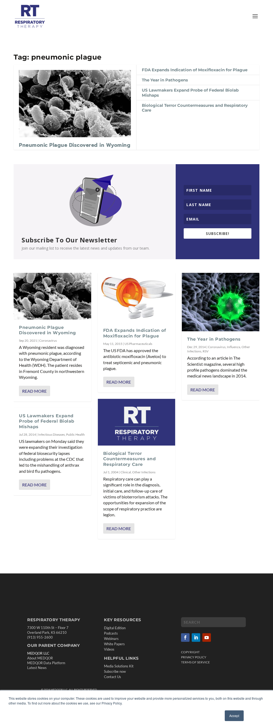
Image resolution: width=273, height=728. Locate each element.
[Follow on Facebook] (185, 637)
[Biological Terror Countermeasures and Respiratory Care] (136, 422)
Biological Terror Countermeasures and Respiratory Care (195, 108)
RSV (205, 351)
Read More (34, 390)
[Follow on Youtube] (206, 637)
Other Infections (143, 472)
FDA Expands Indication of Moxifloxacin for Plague (194, 69)
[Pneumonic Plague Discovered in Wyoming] (75, 103)
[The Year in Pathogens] (220, 302)
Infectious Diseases (51, 434)
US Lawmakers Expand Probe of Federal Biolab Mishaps (190, 92)
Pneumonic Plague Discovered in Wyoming (74, 145)
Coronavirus (48, 341)
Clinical (126, 472)
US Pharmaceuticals (138, 344)
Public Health (75, 434)
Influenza (233, 347)
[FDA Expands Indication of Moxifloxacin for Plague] (136, 297)
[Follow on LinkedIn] (196, 637)
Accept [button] (234, 715)
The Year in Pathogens (165, 79)
